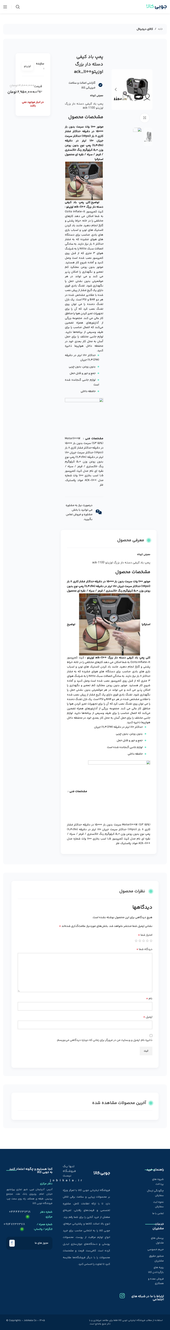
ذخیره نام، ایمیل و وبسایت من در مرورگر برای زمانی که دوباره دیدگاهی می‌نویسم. (104, 1040)
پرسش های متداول (157, 1240)
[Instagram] (122, 1294)
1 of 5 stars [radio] (151, 940)
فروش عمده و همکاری (156, 1281)
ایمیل (147, 1017)
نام (149, 998)
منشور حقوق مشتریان (156, 1258)
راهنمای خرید (155, 1170)
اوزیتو (27, 66)
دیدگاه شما (144, 949)
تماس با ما (158, 1213)
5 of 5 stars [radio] (136, 940)
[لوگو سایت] (156, 7)
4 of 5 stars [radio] (139, 940)
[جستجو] (18, 7)
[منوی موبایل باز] (5, 7)
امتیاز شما (145, 935)
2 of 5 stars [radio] (147, 940)
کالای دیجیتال (145, 29)
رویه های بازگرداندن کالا (156, 1269)
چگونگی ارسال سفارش (155, 1193)
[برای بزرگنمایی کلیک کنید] (144, 118)
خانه (160, 29)
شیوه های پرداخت (158, 1181)
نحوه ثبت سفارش (158, 1204)
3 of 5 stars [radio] (143, 940)
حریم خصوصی (155, 1249)
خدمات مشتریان (158, 1226)
